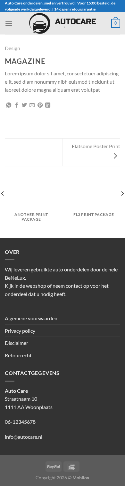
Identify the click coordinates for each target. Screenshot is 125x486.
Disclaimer (16, 343)
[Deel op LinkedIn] (47, 105)
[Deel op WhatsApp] (8, 105)
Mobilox (80, 477)
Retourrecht (18, 355)
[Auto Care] (62, 23)
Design (12, 48)
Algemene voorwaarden (31, 318)
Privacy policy (20, 331)
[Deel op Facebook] (16, 105)
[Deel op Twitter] (24, 105)
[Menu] (9, 23)
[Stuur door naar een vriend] (32, 105)
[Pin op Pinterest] (40, 105)
